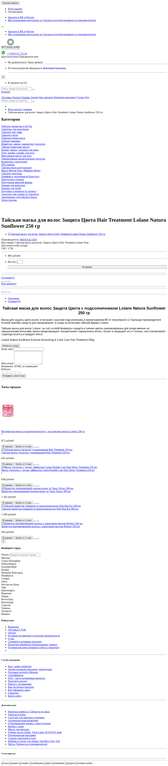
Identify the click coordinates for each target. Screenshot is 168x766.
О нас (11, 638)
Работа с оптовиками (20, 684)
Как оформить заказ (19, 690)
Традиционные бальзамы (22, 735)
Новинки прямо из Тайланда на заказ (29, 711)
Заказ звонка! (25, 62)
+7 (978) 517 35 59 (17, 53)
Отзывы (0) (14, 301)
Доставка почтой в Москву (23, 672)
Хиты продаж (9, 200)
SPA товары (8, 164)
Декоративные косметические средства (23, 158)
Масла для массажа (18, 729)
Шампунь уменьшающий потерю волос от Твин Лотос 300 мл (36, 491)
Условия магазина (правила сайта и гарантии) (33, 647)
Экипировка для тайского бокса (19, 197)
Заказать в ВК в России (21, 17)
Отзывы (25, 97)
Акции (35, 97)
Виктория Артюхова (54, 68)
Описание (13, 298)
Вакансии (13, 626)
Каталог (5, 91)
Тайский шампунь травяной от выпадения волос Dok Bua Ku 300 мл (39, 508)
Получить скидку (17, 681)
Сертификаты (15, 675)
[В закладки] (6, 281)
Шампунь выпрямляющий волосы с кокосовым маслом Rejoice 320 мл (40, 526)
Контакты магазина (65, 97)
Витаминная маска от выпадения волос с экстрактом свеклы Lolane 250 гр (43, 431)
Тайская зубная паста (13, 138)
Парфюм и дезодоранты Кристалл (20, 176)
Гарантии (13, 693)
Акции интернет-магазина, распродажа (30, 669)
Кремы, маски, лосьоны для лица (19, 149)
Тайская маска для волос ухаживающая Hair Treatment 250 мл (35, 452)
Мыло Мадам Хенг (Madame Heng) (20, 170)
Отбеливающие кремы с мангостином (29, 723)
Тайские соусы (9, 135)
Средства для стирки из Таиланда (20, 194)
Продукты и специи (12, 179)
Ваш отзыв (7, 363)
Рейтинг (6, 369)
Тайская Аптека (17, 714)
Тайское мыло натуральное (16, 167)
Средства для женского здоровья (26, 717)
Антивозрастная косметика (23, 720)
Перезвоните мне (28, 56)
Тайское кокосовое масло (15, 147)
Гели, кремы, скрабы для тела (17, 152)
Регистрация (15, 8)
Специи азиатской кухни (22, 738)
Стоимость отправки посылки (25, 641)
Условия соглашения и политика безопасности (34, 635)
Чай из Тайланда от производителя (27, 744)
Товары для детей (11, 188)
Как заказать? (8, 283)
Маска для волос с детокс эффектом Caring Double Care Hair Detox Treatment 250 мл (47, 470)
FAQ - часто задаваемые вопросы (26, 678)
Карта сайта (14, 695)
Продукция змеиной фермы (16, 182)
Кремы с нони (16, 726)
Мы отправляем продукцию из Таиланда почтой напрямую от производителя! (52, 20)
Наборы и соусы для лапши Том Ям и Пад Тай (34, 741)
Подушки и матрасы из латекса (18, 191)
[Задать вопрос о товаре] (2, 281)
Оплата (16, 97)
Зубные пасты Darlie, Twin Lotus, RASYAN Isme (35, 732)
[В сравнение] (9, 281)
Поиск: (5, 554)
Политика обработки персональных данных (32, 644)
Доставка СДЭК (17, 629)
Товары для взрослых (13, 185)
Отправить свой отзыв (14, 376)
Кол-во (12, 261)
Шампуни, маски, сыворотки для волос (23, 144)
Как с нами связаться (19, 666)
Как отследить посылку (21, 687)
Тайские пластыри (11, 173)
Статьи (80, 97)
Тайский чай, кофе (11, 132)
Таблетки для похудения (15, 129)
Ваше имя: (7, 349)
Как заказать (46, 97)
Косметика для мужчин (14, 161)
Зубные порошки (11, 141)
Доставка (6, 97)
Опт (87, 97)
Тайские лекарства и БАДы (16, 126)
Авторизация (15, 11)
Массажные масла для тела (16, 155)
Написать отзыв (10, 346)
